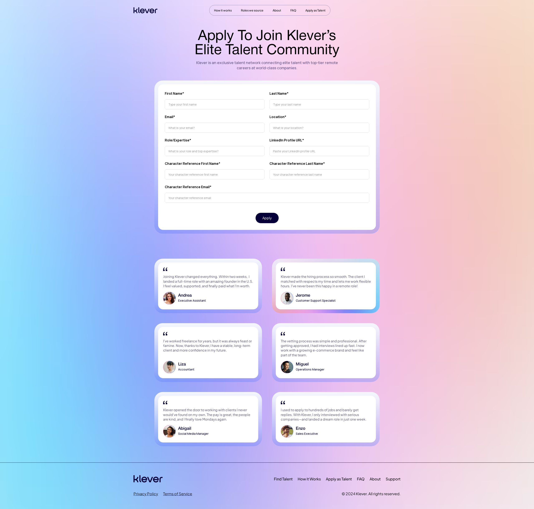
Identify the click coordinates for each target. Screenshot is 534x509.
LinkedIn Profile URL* (287, 140)
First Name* (174, 93)
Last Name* (279, 93)
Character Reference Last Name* (297, 163)
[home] (145, 10)
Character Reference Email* (188, 187)
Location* (278, 117)
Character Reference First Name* (192, 163)
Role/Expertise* (178, 140)
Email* (170, 117)
